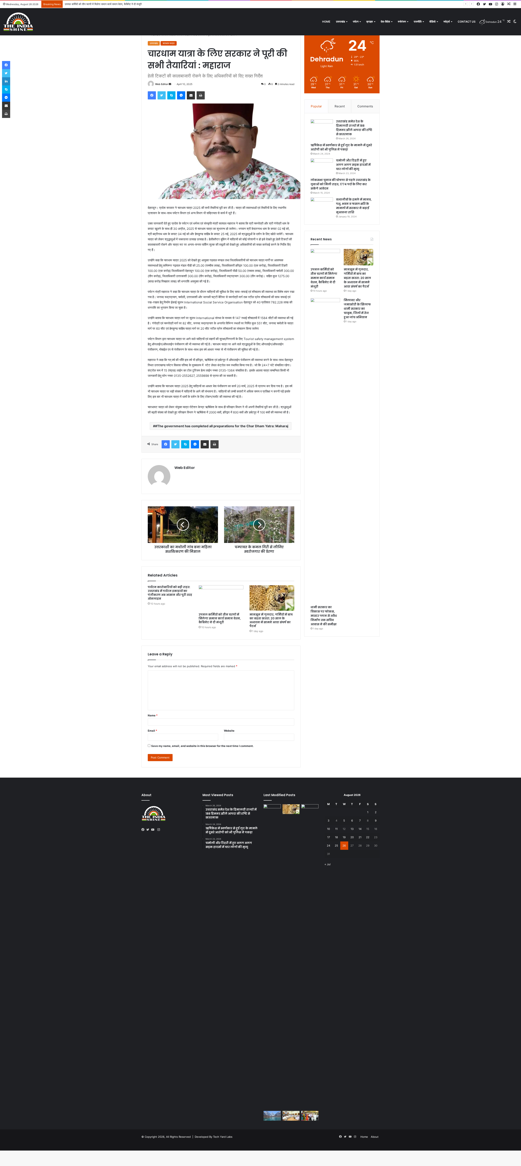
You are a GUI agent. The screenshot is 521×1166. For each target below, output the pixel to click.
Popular (316, 106)
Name (153, 715)
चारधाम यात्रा (169, 43)
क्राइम (369, 21)
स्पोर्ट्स (446, 21)
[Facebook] (152, 95)
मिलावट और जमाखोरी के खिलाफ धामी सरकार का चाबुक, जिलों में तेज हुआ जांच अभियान (357, 308)
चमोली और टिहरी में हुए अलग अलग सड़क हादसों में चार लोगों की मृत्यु (353, 164)
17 (328, 837)
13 (352, 828)
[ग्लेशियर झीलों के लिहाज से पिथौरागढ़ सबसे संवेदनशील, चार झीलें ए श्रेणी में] (272, 1116)
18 (336, 837)
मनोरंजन (402, 21)
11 (336, 828)
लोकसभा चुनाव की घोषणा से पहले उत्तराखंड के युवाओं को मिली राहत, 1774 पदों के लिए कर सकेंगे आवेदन (341, 184)
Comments (365, 106)
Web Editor (161, 84)
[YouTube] (153, 829)
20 (352, 837)
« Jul (328, 864)
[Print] (201, 95)
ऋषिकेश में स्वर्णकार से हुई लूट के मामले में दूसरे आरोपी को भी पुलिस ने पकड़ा (341, 147)
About (375, 1136)
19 (344, 837)
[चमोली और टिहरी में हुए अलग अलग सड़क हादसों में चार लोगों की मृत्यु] (322, 166)
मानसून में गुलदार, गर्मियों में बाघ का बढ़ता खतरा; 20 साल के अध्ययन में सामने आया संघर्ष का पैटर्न (111, 4)
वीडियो (432, 21)
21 (360, 837)
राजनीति (417, 21)
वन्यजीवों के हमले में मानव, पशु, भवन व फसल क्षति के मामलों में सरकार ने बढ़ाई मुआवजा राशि (354, 205)
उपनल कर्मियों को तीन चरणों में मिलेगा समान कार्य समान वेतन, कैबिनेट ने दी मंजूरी (220, 618)
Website (229, 730)
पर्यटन (355, 21)
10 (328, 828)
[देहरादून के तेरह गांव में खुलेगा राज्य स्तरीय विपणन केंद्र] (310, 1116)
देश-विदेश (385, 21)
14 (360, 828)
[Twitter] (162, 95)
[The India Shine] (18, 21)
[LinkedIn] (6, 81)
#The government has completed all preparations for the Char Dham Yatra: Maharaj (221, 426)
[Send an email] (170, 84)
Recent (340, 106)
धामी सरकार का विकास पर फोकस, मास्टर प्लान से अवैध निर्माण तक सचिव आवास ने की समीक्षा (324, 615)
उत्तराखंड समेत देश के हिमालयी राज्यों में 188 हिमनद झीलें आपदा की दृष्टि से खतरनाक (354, 127)
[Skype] (171, 95)
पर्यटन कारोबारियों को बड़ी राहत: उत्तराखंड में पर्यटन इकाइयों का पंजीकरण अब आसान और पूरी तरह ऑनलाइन (170, 593)
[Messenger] (181, 95)
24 (328, 845)
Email (152, 730)
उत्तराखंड (340, 21)
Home (326, 21)
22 (367, 837)
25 (336, 845)
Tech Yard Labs (222, 1136)
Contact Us (466, 21)
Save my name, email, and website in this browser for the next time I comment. (202, 746)
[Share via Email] (191, 95)
